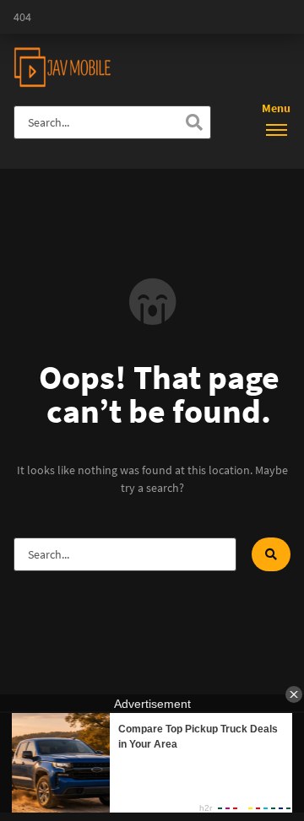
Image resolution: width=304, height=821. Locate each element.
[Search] (194, 122)
